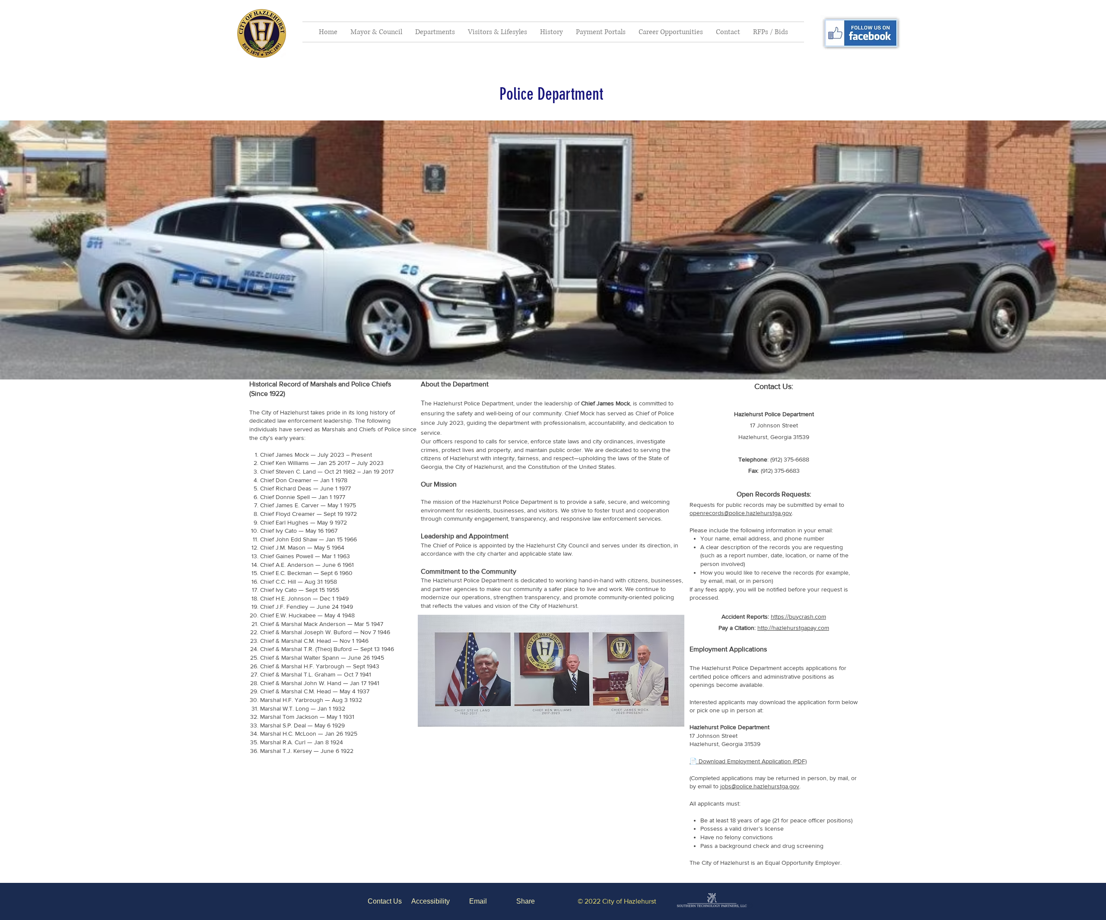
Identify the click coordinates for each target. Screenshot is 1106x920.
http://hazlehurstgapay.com (793, 627)
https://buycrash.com (798, 616)
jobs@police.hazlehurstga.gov (759, 786)
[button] (376, 32)
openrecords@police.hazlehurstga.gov (741, 512)
